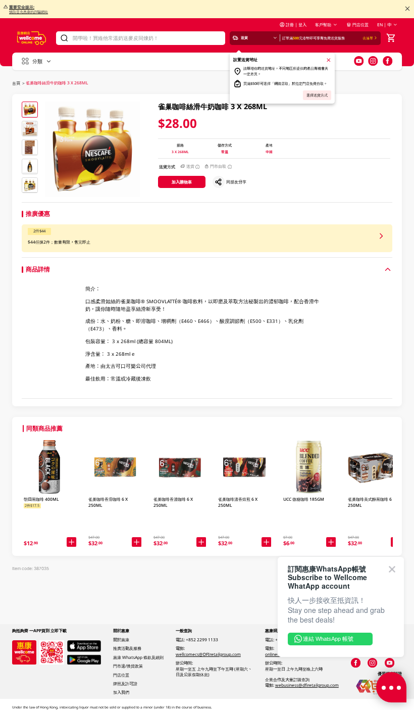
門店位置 (360, 24)
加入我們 (121, 692)
